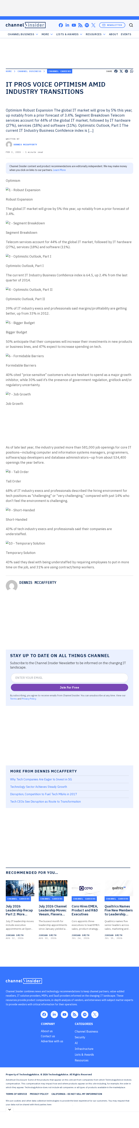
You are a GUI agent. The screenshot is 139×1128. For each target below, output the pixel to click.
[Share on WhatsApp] (131, 71)
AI (76, 1043)
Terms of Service (16, 1094)
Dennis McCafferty (25, 144)
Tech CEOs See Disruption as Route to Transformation (45, 801)
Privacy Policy (29, 698)
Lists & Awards (84, 1054)
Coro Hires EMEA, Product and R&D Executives (85, 910)
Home (9, 71)
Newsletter (114, 25)
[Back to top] (131, 1117)
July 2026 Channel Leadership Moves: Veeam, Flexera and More (53, 910)
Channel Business (21, 34)
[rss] (80, 25)
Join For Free (69, 687)
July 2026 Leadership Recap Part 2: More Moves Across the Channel (19, 910)
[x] (93, 25)
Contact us (48, 1036)
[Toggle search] (131, 25)
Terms (13, 698)
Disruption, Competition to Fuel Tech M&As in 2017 (43, 794)
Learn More (59, 170)
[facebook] (61, 25)
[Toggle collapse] (9, 1109)
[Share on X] (121, 71)
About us (47, 1031)
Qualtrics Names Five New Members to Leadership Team (119, 910)
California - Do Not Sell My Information (76, 1094)
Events (126, 34)
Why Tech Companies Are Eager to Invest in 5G (41, 779)
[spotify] (87, 25)
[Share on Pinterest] (126, 71)
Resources (82, 1060)
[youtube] (74, 25)
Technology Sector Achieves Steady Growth (38, 787)
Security (80, 1037)
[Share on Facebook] (115, 71)
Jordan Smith (15, 935)
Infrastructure (84, 1049)
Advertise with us (52, 1041)
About (113, 34)
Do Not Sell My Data (62, 1104)
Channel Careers (60, 71)
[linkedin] (67, 25)
